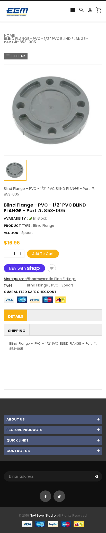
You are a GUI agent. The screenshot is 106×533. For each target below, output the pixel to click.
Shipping (16, 330)
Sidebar (18, 56)
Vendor (11, 232)
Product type (17, 225)
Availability (15, 218)
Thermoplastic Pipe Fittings (51, 278)
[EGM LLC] (53, 524)
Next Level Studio (43, 515)
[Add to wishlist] (52, 268)
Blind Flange (37, 285)
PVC (54, 285)
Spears (27, 232)
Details (15, 316)
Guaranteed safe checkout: (30, 291)
